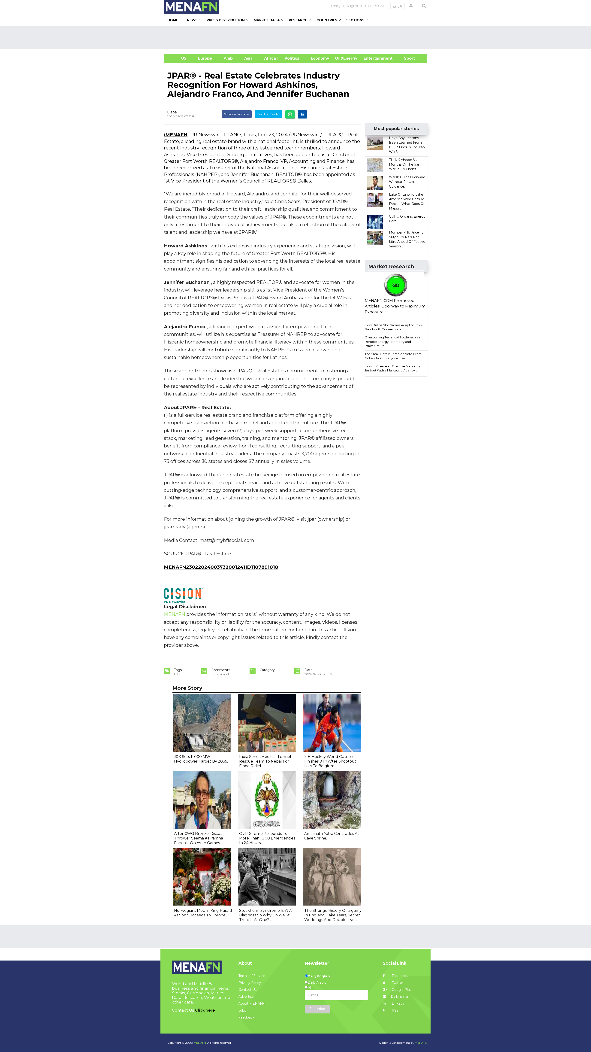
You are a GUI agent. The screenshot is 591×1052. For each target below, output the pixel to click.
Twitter (397, 983)
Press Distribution (226, 20)
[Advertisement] (297, 37)
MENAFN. (200, 1042)
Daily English (319, 976)
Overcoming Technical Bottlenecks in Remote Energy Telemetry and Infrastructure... (393, 341)
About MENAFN (251, 1003)
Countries (327, 20)
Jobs (242, 1010)
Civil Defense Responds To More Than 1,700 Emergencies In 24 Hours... (267, 838)
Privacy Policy (249, 983)
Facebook (399, 976)
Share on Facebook (236, 114)
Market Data (267, 20)
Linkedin (398, 1003)
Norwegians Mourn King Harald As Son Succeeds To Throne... (203, 912)
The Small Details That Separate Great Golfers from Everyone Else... (393, 356)
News (192, 20)
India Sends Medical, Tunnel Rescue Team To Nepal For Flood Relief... (265, 761)
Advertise (246, 996)
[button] (411, 5)
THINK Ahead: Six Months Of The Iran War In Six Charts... (404, 164)
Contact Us (247, 990)
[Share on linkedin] (302, 114)
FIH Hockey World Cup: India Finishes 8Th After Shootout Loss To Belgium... (331, 761)
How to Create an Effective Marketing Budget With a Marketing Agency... (393, 368)
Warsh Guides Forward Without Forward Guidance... (407, 182)
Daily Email (400, 996)
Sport (406, 58)
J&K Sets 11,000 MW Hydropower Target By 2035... (201, 758)
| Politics (291, 58)
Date (172, 112)
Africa (269, 58)
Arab (228, 58)
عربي (397, 5)
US (178, 58)
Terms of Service (251, 976)
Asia (248, 58)
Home (172, 20)
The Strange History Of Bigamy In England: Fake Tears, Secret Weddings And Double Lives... (333, 915)
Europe (205, 58)
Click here (205, 1010)
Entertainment (371, 58)
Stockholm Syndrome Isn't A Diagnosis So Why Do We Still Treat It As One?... (266, 915)
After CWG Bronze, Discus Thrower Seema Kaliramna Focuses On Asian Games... (198, 838)
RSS (394, 1010)
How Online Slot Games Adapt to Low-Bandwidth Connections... (393, 327)
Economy (320, 58)
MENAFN (176, 134)
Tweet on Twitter (268, 114)
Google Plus (401, 990)
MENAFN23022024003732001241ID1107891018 (221, 567)
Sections (355, 20)
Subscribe (317, 1009)
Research (298, 20)
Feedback (246, 1017)
